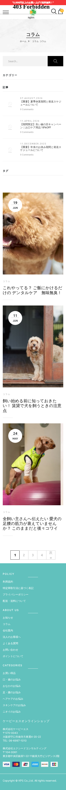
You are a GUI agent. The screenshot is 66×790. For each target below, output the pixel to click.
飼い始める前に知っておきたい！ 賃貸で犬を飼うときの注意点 (32, 405)
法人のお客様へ (12, 636)
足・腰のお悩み (12, 692)
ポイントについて (13, 656)
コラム (6, 624)
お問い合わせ (10, 649)
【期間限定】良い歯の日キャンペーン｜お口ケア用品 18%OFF (40, 126)
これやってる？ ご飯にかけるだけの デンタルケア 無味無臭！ (32, 290)
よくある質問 (10, 643)
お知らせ (8, 617)
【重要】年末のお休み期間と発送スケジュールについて (40, 149)
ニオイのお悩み (12, 711)
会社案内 (8, 630)
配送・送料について (14, 600)
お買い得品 (9, 673)
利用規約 (8, 581)
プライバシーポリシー (15, 594)
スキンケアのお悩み (14, 705)
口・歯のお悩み (12, 679)
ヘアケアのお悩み (13, 698)
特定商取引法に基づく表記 (18, 588)
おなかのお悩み (12, 685)
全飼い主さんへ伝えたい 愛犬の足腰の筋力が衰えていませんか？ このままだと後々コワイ (32, 523)
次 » (50, 555)
